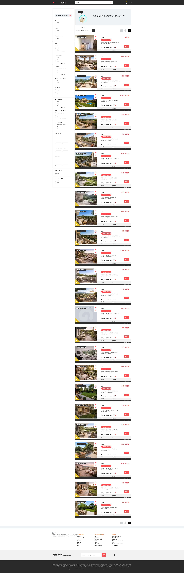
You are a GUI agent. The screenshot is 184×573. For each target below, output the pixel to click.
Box (78, 545)
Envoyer (95, 39)
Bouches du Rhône (99, 539)
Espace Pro (114, 539)
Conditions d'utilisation (117, 543)
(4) (57, 93)
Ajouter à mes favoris (77, 49)
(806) (58, 46)
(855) (58, 22)
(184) (58, 103)
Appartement (80, 537)
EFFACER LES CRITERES (62, 15)
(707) (58, 90)
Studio (78, 543)
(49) (57, 59)
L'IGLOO (54, 2)
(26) (57, 47)
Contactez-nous (115, 537)
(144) (58, 91)
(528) (58, 101)
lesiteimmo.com (126, 71)
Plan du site (115, 545)
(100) (58, 57)
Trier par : (77, 30)
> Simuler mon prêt (106, 39)
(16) (57, 114)
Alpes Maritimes (98, 543)
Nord (96, 540)
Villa (78, 539)
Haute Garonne (98, 545)
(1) (57, 128)
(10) (57, 49)
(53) (57, 105)
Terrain (79, 540)
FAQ (113, 542)
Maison (79, 536)
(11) (57, 116)
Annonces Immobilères (79, 27)
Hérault (96, 542)
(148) (58, 180)
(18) (57, 72)
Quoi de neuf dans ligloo (118, 540)
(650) (58, 61)
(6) (57, 70)
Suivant (129, 30)
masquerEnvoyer (95, 36)
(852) (58, 82)
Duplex (79, 542)
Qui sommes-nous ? (116, 536)
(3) (57, 80)
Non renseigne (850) (61, 124)
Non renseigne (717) (61, 113)
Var (95, 536)
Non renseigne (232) (61, 68)
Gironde (96, 537)
